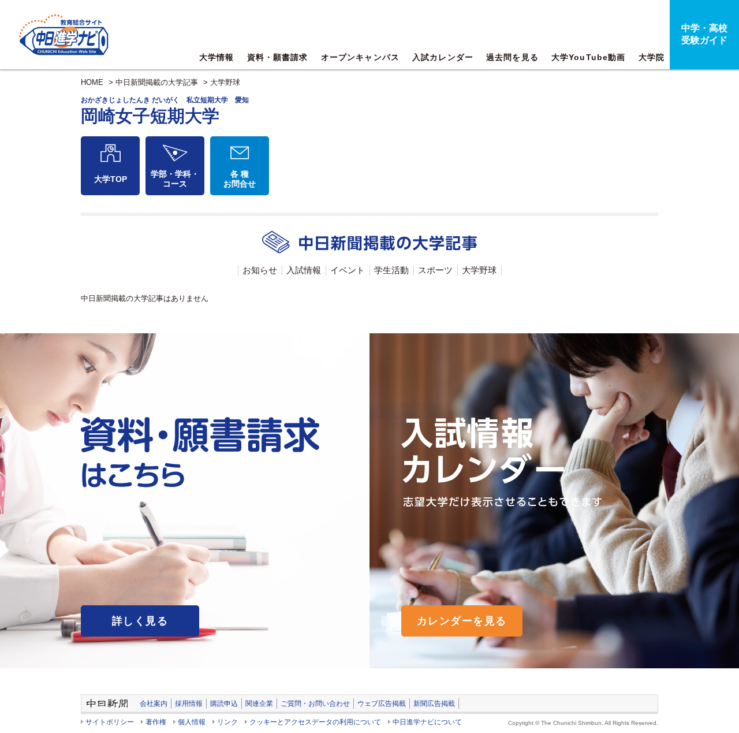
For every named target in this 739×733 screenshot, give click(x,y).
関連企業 (259, 703)
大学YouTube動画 (588, 57)
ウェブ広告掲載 (381, 703)
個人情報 (192, 722)
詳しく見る (140, 621)
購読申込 (224, 703)
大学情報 (216, 57)
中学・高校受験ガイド (704, 34)
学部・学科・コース (175, 178)
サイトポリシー (109, 722)
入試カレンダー (442, 57)
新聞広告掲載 (434, 703)
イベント (347, 270)
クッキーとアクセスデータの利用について (315, 722)
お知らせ (259, 270)
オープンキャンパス (360, 57)
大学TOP (110, 179)
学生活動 (391, 270)
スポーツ (435, 270)
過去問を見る (512, 57)
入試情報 (303, 270)
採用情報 (189, 703)
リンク (227, 722)
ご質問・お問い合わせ (315, 703)
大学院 (652, 57)
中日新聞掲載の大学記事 (156, 82)
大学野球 (225, 82)
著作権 (155, 722)
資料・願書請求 (277, 57)
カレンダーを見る (462, 621)
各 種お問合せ (239, 178)
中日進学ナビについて (427, 722)
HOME (92, 82)
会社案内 (153, 703)
